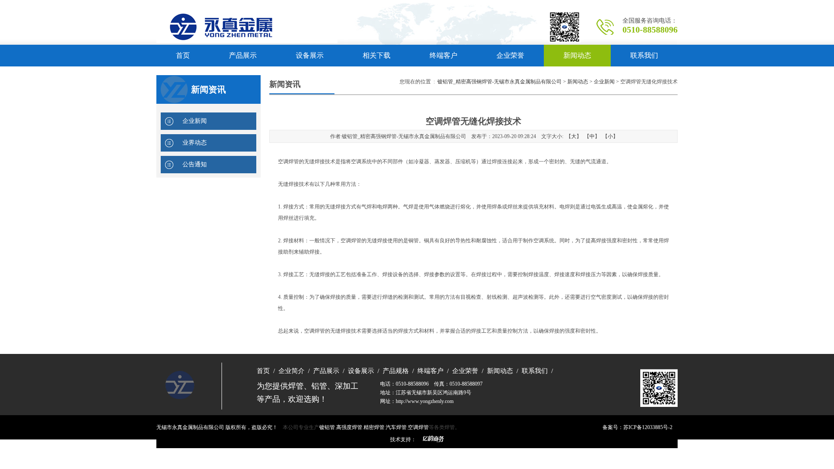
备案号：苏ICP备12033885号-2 (637, 427)
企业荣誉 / (466, 370)
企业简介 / (292, 370)
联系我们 (644, 55)
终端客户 (443, 55)
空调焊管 (418, 427)
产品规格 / (396, 370)
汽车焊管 (396, 427)
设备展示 (310, 55)
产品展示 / (327, 370)
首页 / (266, 370)
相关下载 (377, 55)
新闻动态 (577, 55)
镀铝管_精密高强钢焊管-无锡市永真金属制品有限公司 (499, 82)
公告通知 (194, 164)
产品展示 (243, 55)
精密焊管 (374, 427)
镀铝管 (327, 427)
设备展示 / (361, 370)
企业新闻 (194, 121)
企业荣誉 (510, 55)
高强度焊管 (349, 427)
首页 (183, 55)
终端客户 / (431, 370)
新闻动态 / (500, 370)
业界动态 (194, 142)
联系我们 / (535, 370)
